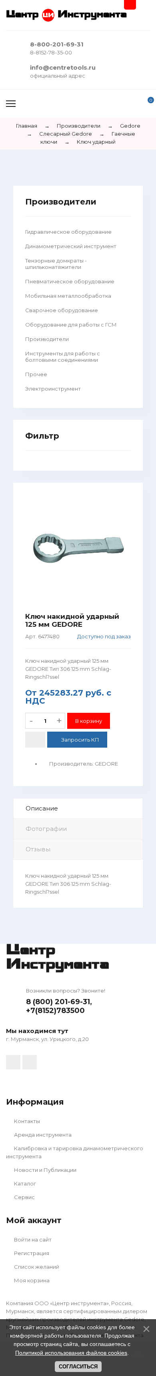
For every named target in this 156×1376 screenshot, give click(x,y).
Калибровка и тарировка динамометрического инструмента (74, 1152)
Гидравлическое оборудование (68, 232)
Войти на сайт (32, 1239)
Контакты (26, 1121)
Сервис (24, 1197)
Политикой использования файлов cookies (71, 1353)
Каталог (24, 1183)
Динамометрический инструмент (70, 246)
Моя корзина (31, 1280)
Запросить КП (80, 739)
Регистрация (31, 1253)
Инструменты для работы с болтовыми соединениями (62, 356)
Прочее (36, 374)
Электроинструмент (53, 388)
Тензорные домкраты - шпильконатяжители (56, 263)
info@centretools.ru (63, 67)
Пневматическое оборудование (69, 281)
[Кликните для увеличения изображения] (78, 547)
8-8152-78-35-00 (51, 52)
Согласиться (78, 1367)
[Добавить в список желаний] (35, 740)
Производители (47, 339)
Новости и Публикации (44, 1170)
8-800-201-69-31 (57, 44)
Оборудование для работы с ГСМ (71, 324)
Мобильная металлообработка (68, 296)
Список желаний (36, 1267)
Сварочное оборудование (61, 310)
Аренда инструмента (42, 1134)
